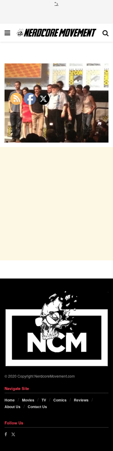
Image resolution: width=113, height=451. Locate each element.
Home (10, 400)
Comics (60, 400)
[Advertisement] (56, 14)
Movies (28, 400)
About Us (12, 406)
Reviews (81, 400)
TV (44, 400)
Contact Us (37, 406)
